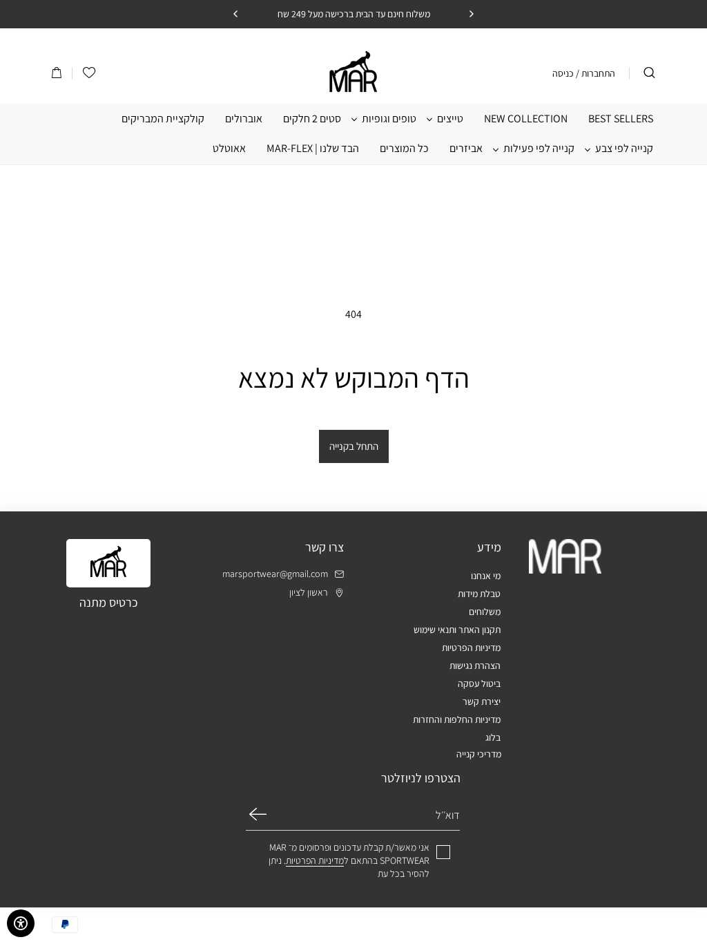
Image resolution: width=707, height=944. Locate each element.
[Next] (236, 13)
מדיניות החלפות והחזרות (457, 719)
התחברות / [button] (595, 73)
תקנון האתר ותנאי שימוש (457, 629)
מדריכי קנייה (478, 754)
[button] (56, 73)
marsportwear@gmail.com (275, 574)
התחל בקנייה (353, 446)
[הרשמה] (257, 814)
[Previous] (470, 13)
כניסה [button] (563, 73)
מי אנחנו (486, 575)
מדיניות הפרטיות (471, 647)
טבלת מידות (479, 593)
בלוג (493, 737)
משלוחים (485, 611)
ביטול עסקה (479, 683)
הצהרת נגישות (475, 665)
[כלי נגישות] (21, 923)
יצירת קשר (482, 701)
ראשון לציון (308, 592)
